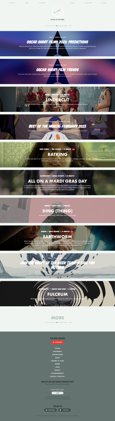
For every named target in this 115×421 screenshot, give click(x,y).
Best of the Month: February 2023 (57, 126)
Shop (57, 358)
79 (58, 26)
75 (51, 26)
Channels (57, 351)
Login (53, 376)
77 (54, 26)
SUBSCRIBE (58, 342)
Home (57, 348)
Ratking (57, 154)
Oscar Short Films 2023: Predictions (57, 41)
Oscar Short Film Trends (57, 69)
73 (47, 26)
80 (60, 26)
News (57, 364)
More (57, 318)
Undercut (57, 100)
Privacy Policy (52, 399)
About (57, 370)
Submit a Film (57, 361)
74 (49, 26)
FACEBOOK (51, 410)
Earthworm (57, 237)
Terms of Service (63, 399)
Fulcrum (57, 294)
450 (70, 26)
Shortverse (57, 355)
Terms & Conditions (73, 416)
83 (66, 26)
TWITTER (65, 410)
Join (57, 393)
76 (52, 26)
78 (56, 26)
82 (64, 26)
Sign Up (61, 376)
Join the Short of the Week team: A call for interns (57, 264)
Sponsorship (57, 373)
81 (62, 26)
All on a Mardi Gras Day (57, 181)
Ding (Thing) (57, 211)
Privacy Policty (62, 416)
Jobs (57, 367)
